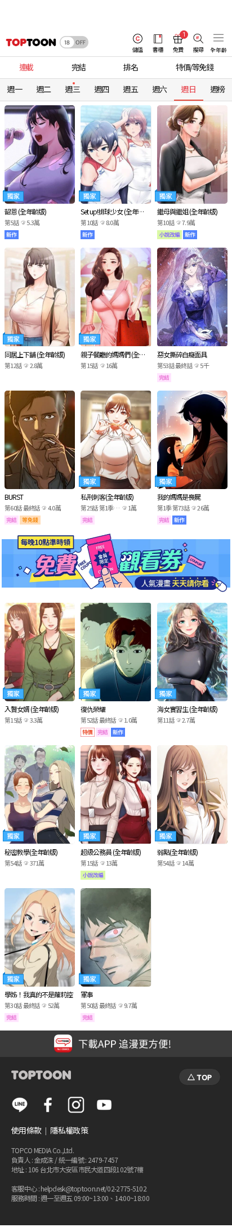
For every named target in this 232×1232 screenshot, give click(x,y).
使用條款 (26, 1130)
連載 (26, 67)
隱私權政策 (69, 1130)
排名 (130, 67)
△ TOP (200, 1077)
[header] (28, 42)
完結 (79, 67)
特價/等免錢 (194, 67)
